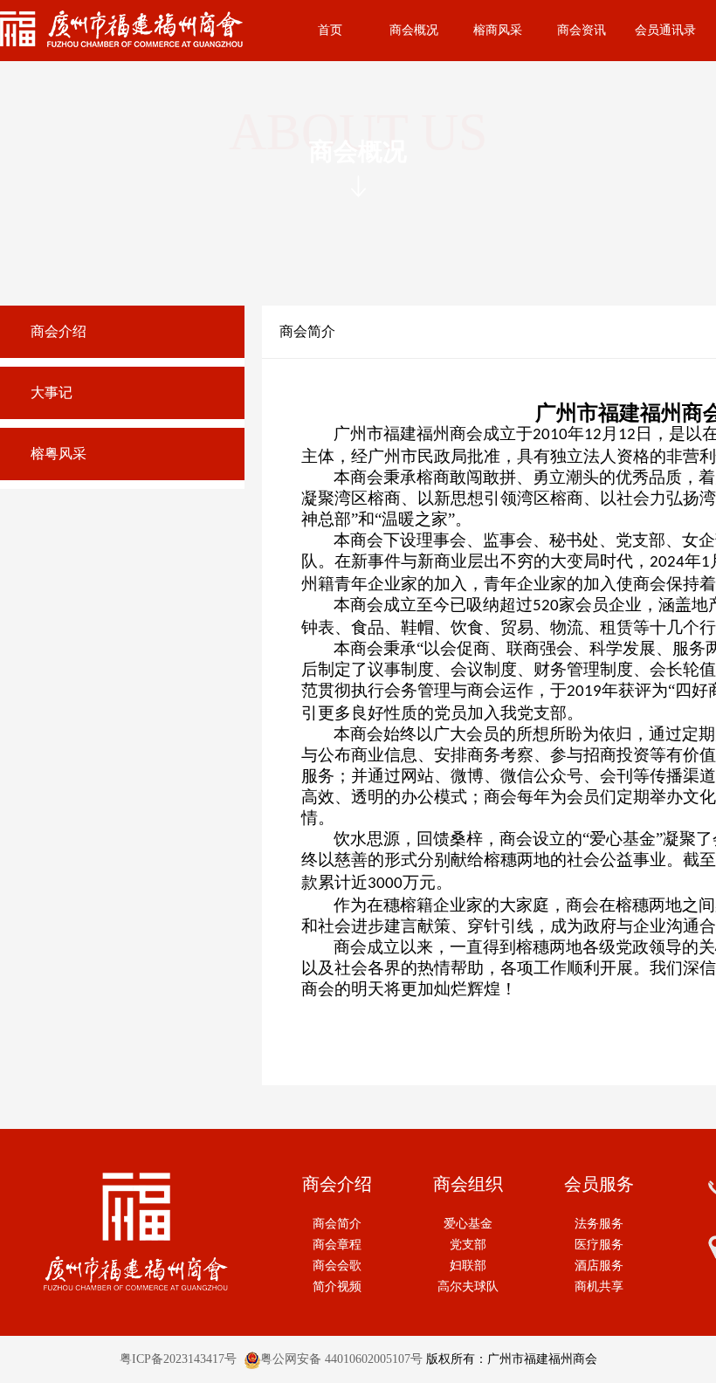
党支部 (468, 1244)
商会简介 (337, 1223)
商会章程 (337, 1244)
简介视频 (337, 1286)
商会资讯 (581, 30)
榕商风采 (497, 30)
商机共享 (599, 1286)
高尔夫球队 (468, 1286)
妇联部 (468, 1265)
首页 (330, 30)
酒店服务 (599, 1265)
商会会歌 (337, 1265)
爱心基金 (468, 1223)
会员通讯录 (665, 30)
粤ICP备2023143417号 (178, 1359)
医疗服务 (599, 1244)
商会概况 (413, 30)
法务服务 (599, 1223)
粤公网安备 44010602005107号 (341, 1359)
